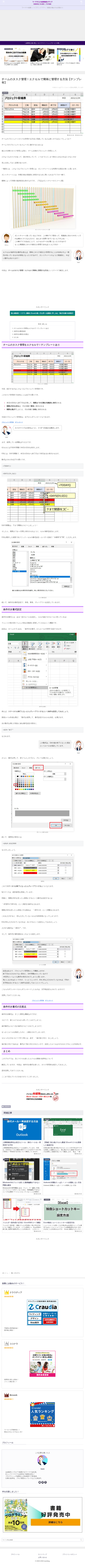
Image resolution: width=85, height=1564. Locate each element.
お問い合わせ (42, 1557)
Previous (2, 59)
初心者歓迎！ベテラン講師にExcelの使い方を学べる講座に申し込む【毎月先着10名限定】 (42, 313)
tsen (42, 1469)
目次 (39, 324)
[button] (81, 1540)
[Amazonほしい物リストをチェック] (45, 1482)
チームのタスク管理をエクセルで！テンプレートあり (31, 328)
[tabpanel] (16, 58)
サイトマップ (42, 1554)
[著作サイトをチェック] (39, 1482)
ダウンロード (19, 422)
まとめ (16, 337)
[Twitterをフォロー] (42, 1482)
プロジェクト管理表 (8, 422)
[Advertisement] (42, 25)
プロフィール (15, 1554)
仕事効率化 (7, 1106)
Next (83, 59)
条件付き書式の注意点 (21, 334)
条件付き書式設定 (20, 331)
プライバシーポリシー (70, 1554)
